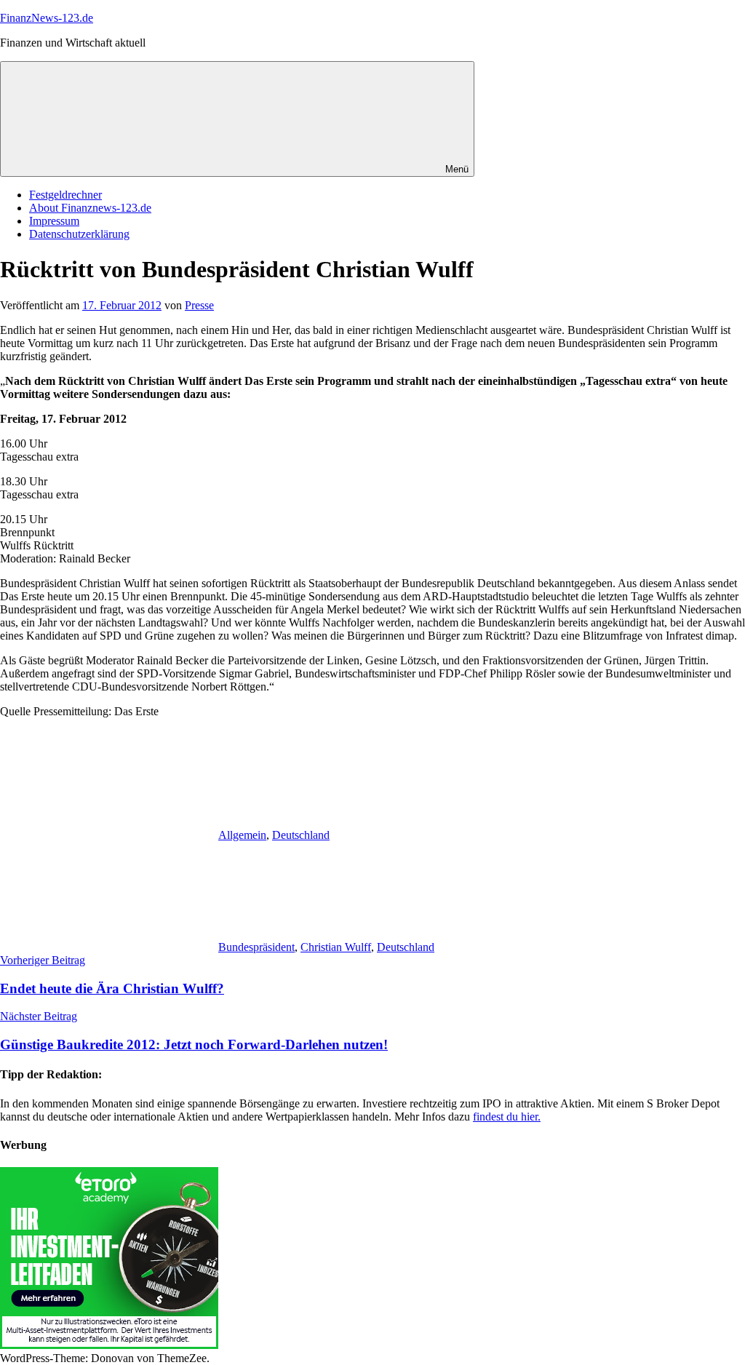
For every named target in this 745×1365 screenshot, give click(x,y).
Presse (199, 305)
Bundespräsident (256, 947)
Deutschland (301, 835)
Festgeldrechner (65, 194)
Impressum (54, 221)
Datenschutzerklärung (79, 234)
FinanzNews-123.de (46, 18)
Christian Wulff (335, 947)
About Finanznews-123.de (90, 208)
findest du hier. (507, 1116)
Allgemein (242, 835)
